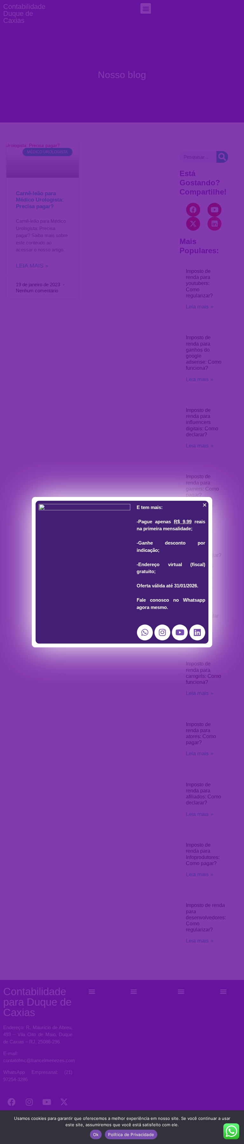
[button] (204, 505)
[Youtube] (180, 632)
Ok (96, 1134)
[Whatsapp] (145, 632)
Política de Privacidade (131, 1134)
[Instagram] (162, 632)
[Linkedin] (197, 632)
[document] (122, 572)
